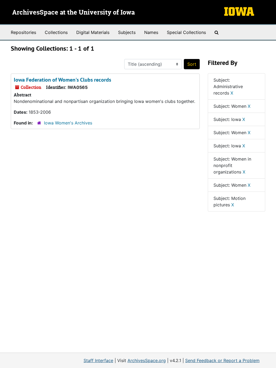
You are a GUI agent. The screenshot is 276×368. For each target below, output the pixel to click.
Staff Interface (98, 360)
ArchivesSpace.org (146, 360)
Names (151, 32)
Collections (56, 32)
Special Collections (186, 32)
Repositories (23, 32)
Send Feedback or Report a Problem (222, 360)
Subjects (127, 32)
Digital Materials (92, 32)
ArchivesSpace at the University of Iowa (73, 13)
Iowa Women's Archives (68, 123)
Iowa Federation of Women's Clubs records (62, 79)
